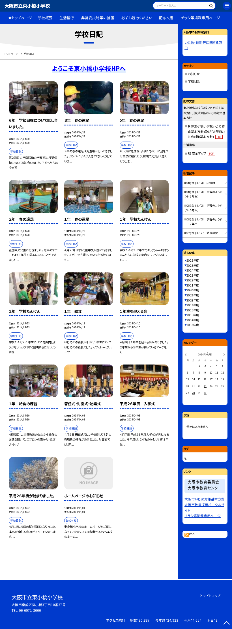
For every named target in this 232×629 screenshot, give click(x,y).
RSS (192, 534)
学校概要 (45, 17)
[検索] (210, 6)
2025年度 (192, 265)
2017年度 (192, 305)
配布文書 (166, 17)
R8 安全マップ (201, 153)
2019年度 (192, 295)
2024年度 (192, 270)
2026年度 (192, 260)
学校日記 (194, 81)
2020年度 (192, 290)
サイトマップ (211, 595)
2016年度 (192, 310)
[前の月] (185, 354)
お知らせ (194, 73)
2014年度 (192, 320)
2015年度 (192, 315)
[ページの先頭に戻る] (226, 623)
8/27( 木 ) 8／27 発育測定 (201, 233)
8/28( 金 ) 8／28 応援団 (199, 183)
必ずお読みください (136, 17)
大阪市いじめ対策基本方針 (204, 498)
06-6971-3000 (30, 610)
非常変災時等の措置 (97, 17)
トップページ (22, 17)
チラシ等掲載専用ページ (200, 17)
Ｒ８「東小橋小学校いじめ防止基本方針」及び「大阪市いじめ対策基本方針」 (206, 131)
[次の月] (224, 354)
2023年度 (192, 275)
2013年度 (192, 325)
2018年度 (192, 300)
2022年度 (192, 280)
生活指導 (66, 17)
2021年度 (192, 285)
